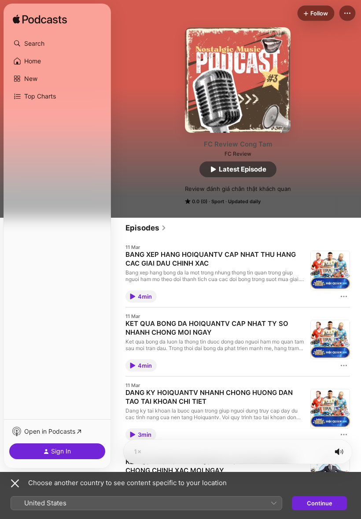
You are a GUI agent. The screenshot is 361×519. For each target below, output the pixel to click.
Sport (217, 201)
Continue (319, 503)
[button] (57, 43)
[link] (145, 228)
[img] (40, 19)
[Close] (15, 483)
